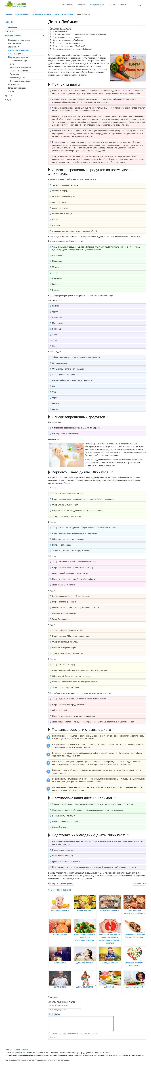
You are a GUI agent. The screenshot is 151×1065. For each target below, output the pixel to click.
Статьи (123, 5)
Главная (8, 1050)
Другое (11, 91)
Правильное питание (18, 57)
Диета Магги (139, 884)
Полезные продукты (19, 71)
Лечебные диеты (15, 54)
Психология (13, 85)
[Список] (58, 1014)
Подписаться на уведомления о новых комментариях (74, 1033)
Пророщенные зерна (19, 61)
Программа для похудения (61, 884)
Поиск (25, 1050)
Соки (12, 64)
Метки (17, 1050)
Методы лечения (97, 5)
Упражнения (13, 47)
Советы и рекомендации (20, 81)
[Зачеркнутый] (55, 1014)
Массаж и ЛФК (14, 43)
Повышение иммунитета (19, 40)
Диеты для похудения (18, 50)
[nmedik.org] (16, 4)
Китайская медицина (17, 88)
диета (55, 997)
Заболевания (66, 5)
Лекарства (81, 5)
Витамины (14, 74)
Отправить (53, 1037)
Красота (112, 5)
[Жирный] (49, 1014)
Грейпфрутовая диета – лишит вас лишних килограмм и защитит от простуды (109, 938)
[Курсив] (52, 1014)
